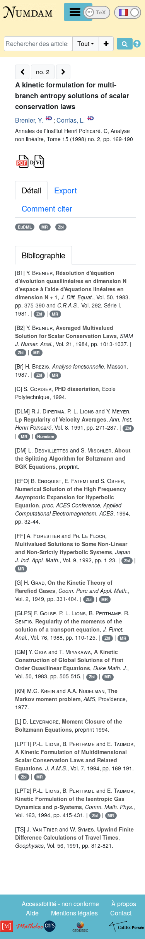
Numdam (45, 436)
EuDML (25, 227)
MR (44, 227)
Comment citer (47, 208)
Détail (31, 190)
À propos (123, 903)
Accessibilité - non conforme (60, 903)
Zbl (61, 227)
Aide (32, 912)
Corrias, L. (70, 120)
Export (65, 190)
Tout (83, 43)
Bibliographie (43, 255)
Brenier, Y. (29, 120)
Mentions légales (74, 912)
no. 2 (42, 71)
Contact (120, 912)
